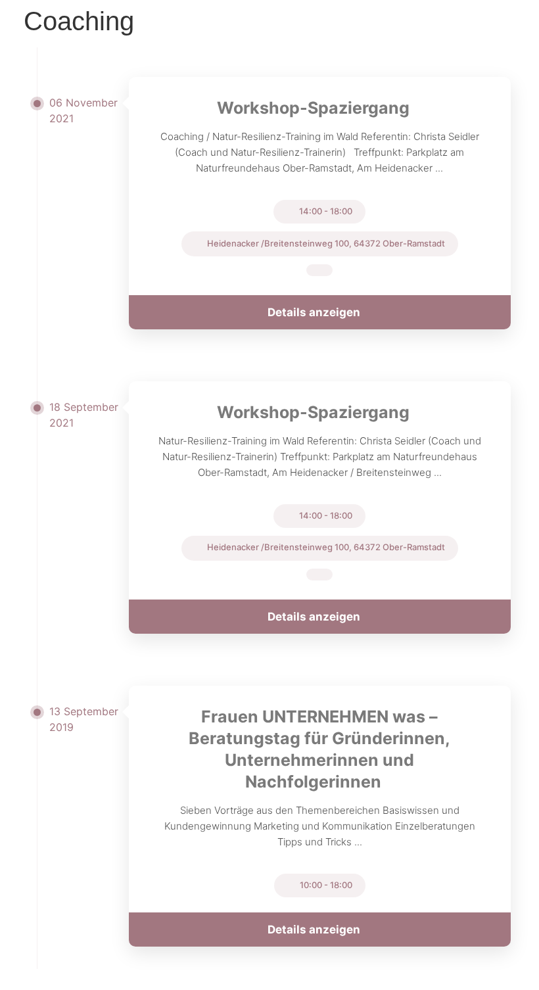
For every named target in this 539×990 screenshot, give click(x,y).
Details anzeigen (314, 312)
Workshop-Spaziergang (313, 108)
